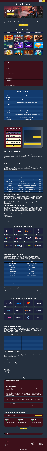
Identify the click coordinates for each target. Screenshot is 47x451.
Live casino (18, 32)
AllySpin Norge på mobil (9, 80)
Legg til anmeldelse (38, 415)
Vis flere (23, 428)
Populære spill (8, 32)
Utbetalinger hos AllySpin (9, 75)
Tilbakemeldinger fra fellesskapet (10, 85)
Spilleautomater (37, 32)
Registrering (7, 68)
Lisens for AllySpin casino (9, 78)
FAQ (6, 83)
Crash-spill (27, 32)
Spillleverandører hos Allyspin (10, 71)
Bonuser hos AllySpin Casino (9, 73)
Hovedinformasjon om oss (9, 66)
